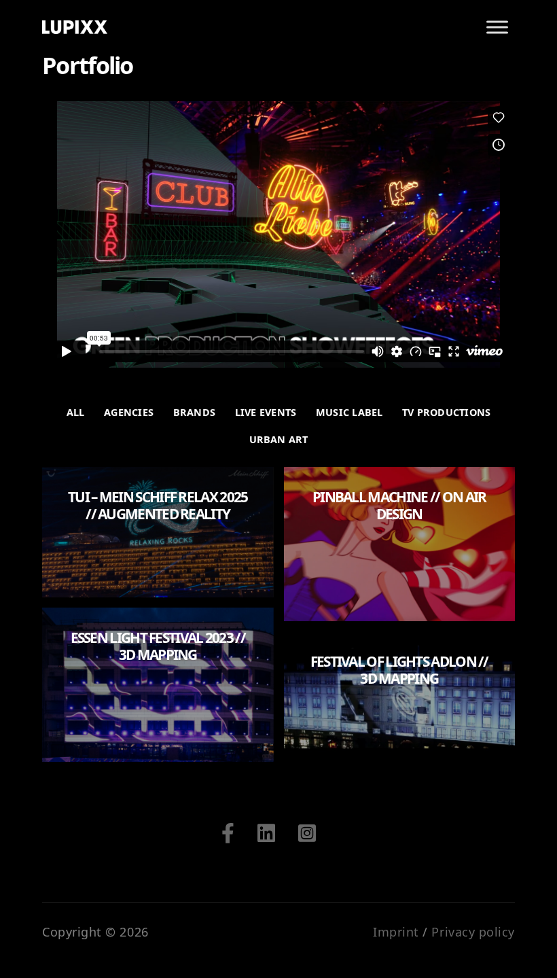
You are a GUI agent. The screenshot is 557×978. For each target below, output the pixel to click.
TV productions (446, 412)
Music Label (349, 412)
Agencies (129, 412)
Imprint (396, 932)
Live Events (265, 412)
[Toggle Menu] (497, 26)
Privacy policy (473, 932)
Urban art (278, 439)
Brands (194, 412)
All (76, 412)
